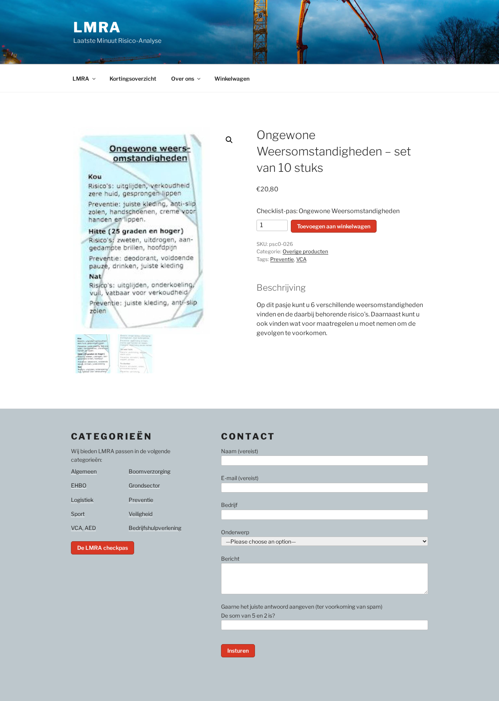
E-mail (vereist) (239, 478)
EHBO (79, 485)
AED (90, 527)
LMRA (97, 27)
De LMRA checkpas (102, 547)
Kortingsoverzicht (133, 78)
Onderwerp (235, 532)
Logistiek (82, 499)
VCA (301, 259)
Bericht (230, 558)
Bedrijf (229, 504)
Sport (78, 513)
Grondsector (144, 485)
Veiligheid (140, 513)
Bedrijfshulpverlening (155, 527)
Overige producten (305, 251)
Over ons (182, 78)
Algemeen (84, 471)
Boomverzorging (149, 471)
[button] (229, 140)
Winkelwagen (232, 78)
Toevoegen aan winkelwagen (333, 226)
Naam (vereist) (239, 451)
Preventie (282, 259)
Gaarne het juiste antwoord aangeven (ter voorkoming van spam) (301, 610)
